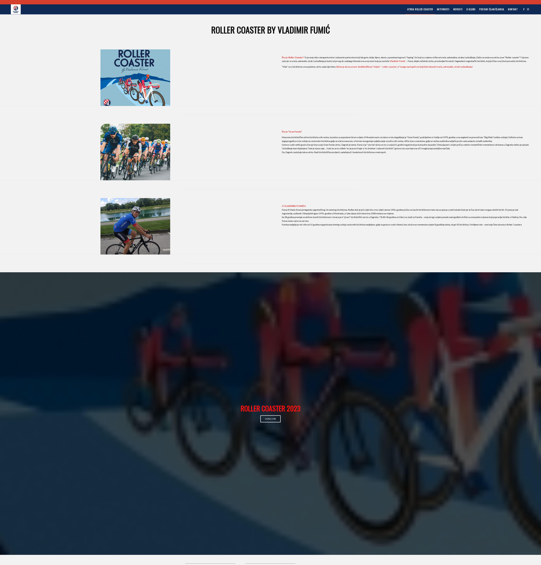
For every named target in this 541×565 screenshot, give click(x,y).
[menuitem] (420, 9)
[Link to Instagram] (528, 9)
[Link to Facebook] (524, 9)
